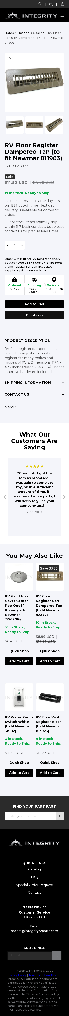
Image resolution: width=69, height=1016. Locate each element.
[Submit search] (60, 816)
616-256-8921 (34, 917)
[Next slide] (63, 496)
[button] (40, 4)
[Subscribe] (56, 955)
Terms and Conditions (44, 975)
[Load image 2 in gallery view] (34, 125)
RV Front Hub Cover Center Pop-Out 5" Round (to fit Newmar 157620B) (16, 607)
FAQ (34, 877)
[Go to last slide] (5, 496)
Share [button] (12, 407)
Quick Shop (19, 651)
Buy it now (34, 315)
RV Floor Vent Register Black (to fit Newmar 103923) (49, 724)
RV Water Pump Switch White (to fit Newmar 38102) (19, 724)
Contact (34, 893)
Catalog (34, 869)
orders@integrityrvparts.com (34, 931)
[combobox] (34, 816)
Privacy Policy (16, 975)
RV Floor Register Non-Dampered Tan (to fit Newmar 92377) (49, 605)
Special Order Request (34, 885)
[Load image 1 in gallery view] (15, 125)
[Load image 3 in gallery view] (54, 125)
